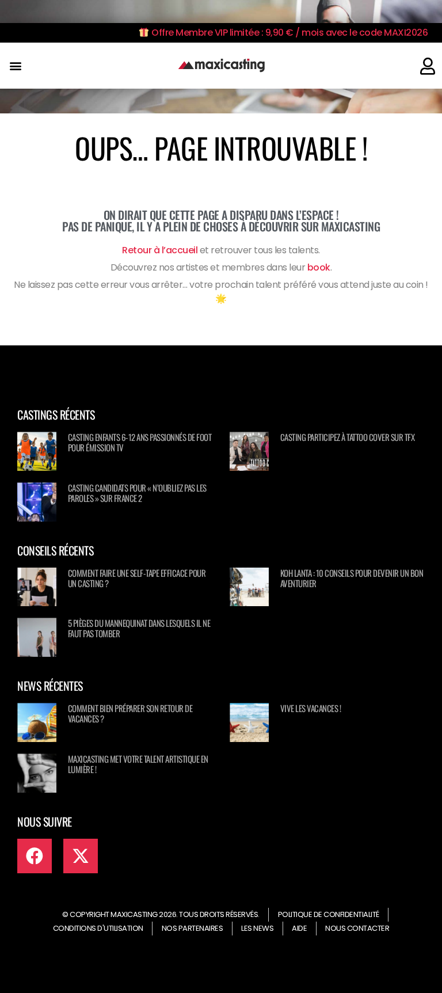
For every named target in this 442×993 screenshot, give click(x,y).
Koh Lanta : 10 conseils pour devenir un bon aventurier (352, 577)
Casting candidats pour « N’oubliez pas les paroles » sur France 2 (137, 492)
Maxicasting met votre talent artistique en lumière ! (138, 763)
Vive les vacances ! (310, 708)
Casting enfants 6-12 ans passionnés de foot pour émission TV (140, 442)
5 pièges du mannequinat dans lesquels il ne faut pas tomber (139, 628)
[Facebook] (34, 856)
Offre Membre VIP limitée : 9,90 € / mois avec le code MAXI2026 (289, 32)
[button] (15, 65)
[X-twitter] (80, 856)
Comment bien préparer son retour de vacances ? (130, 713)
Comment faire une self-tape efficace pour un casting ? (137, 577)
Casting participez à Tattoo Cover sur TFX (347, 437)
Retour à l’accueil (159, 250)
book (318, 267)
